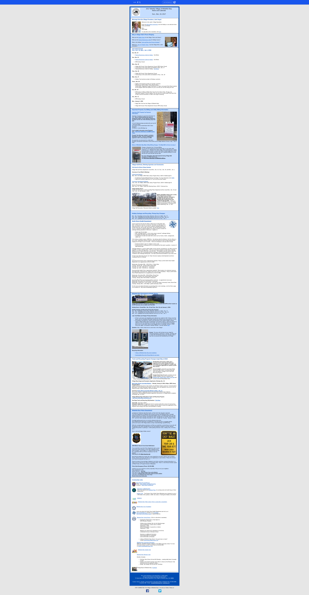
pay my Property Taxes (143, 44)
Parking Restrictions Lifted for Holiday (144, 55)
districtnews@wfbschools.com (151, 540)
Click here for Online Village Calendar (141, 167)
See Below (156, 68)
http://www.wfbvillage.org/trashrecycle (141, 398)
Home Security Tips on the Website (149, 472)
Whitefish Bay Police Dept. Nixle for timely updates (150, 473)
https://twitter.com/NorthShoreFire (148, 484)
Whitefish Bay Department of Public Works (145, 293)
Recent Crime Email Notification (139, 475)
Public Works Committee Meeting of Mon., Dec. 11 (149, 390)
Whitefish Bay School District (144, 517)
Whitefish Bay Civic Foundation (143, 506)
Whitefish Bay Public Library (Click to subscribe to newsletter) (152, 501)
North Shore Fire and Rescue (143, 482)
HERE (172, 178)
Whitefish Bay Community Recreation (145, 542)
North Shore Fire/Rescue (147, 485)
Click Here (157, 400)
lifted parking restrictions (152, 24)
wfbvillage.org (166, 583)
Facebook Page (152, 490)
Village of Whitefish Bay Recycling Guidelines (146, 352)
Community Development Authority (140, 181)
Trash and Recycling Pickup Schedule (150, 42)
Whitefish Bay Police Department (142, 410)
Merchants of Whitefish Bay (143, 488)
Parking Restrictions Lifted (145, 39)
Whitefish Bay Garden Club (144, 549)
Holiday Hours (141, 37)
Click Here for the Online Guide (143, 513)
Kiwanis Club (140, 493)
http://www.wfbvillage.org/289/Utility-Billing (154, 158)
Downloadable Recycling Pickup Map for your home (147, 355)
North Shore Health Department (141, 221)
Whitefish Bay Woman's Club (143, 554)
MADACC (139, 498)
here (160, 31)
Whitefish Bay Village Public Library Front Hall (163, 377)
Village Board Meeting (137, 174)
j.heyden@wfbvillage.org (156, 583)
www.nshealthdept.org (141, 512)
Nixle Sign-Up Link (145, 454)
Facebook (156, 512)
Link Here (143, 471)
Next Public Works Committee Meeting (141, 383)
